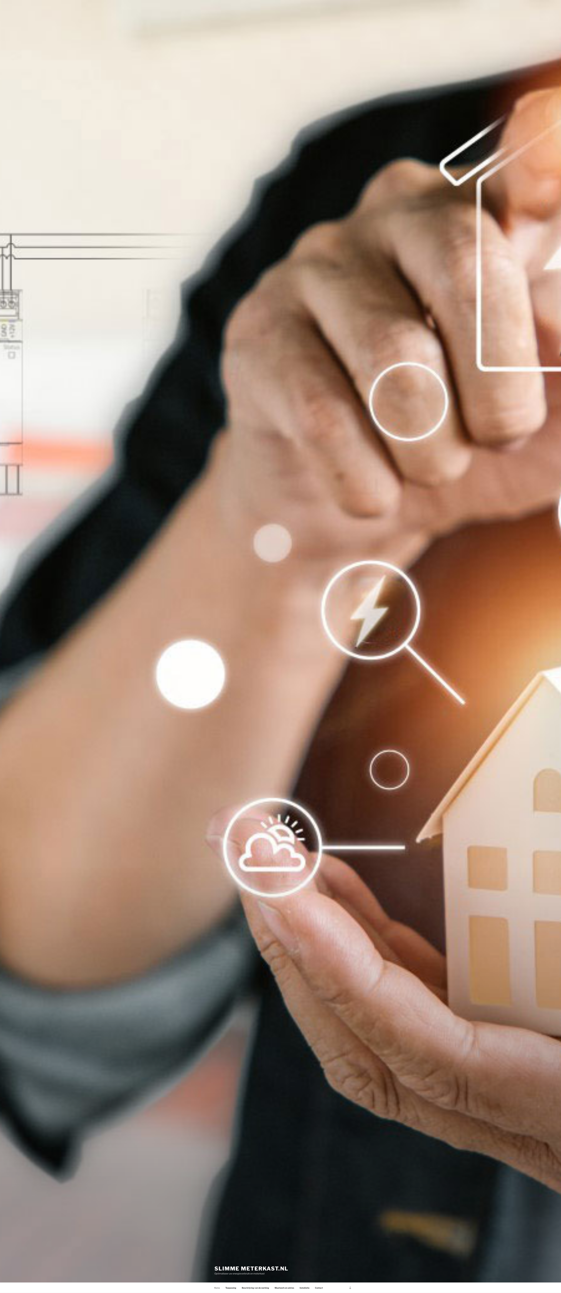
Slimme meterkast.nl (251, 1268)
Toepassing (230, 1288)
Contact (319, 1288)
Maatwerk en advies (284, 1288)
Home (217, 1288)
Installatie (304, 1288)
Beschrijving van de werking (255, 1288)
